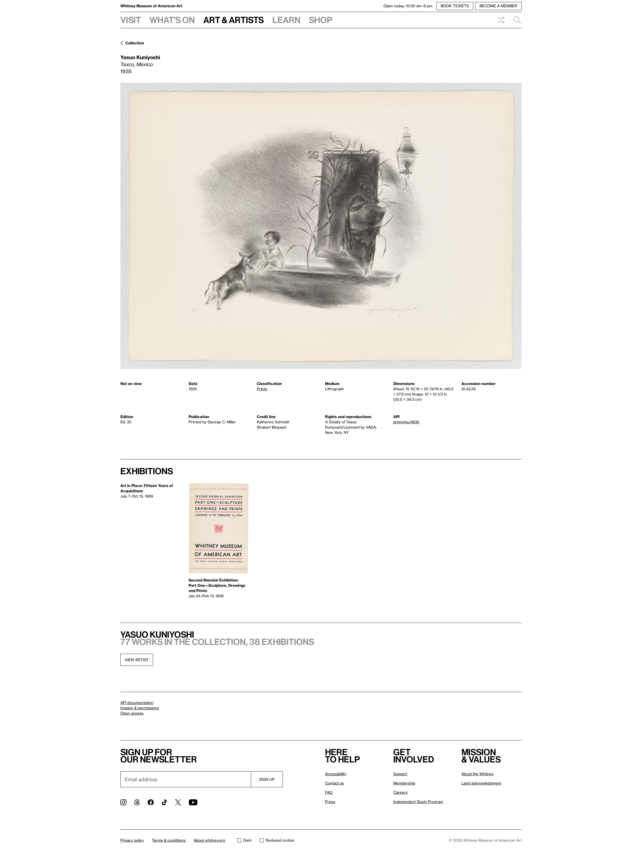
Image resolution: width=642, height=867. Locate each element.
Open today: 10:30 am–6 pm (407, 6)
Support (400, 774)
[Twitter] (178, 802)
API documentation (136, 702)
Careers (400, 792)
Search (515, 20)
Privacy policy (132, 840)
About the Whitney (477, 774)
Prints (262, 389)
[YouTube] (193, 802)
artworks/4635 (406, 422)
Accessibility (335, 774)
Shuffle (501, 20)
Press (330, 801)
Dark (247, 840)
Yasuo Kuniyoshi (140, 57)
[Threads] (137, 802)
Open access (131, 713)
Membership (404, 783)
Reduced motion (280, 840)
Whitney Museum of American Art (151, 6)
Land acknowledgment (481, 783)
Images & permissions (139, 708)
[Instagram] (123, 802)
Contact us (334, 783)
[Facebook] (151, 802)
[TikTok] (164, 802)
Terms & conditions (169, 840)
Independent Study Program (418, 801)
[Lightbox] (321, 226)
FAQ (328, 792)
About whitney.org (209, 840)
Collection (134, 43)
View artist (137, 659)
